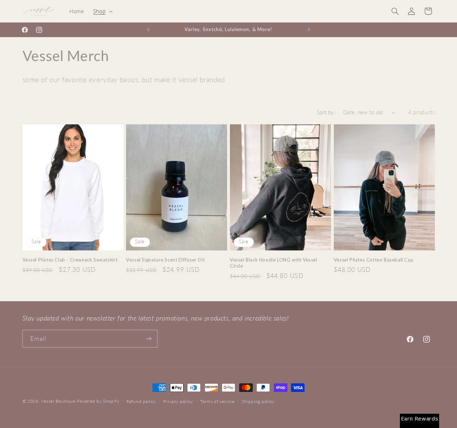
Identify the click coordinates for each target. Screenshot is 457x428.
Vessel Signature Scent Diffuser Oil (165, 260)
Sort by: (326, 112)
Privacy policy (178, 401)
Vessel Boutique (58, 401)
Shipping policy (258, 401)
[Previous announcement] (148, 30)
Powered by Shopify (98, 401)
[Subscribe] (148, 338)
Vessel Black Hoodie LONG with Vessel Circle (273, 263)
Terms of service (217, 401)
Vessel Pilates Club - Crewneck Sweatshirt (70, 260)
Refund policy (141, 401)
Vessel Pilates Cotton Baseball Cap (373, 260)
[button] (102, 11)
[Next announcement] (309, 30)
